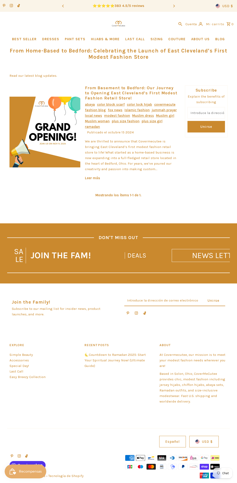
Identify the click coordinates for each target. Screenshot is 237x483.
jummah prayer (164, 110)
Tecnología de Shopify (66, 476)
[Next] (173, 6)
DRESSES (50, 39)
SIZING (156, 39)
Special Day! (19, 366)
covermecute (164, 104)
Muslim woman (97, 121)
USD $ (227, 6)
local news (93, 116)
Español (172, 442)
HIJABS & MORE (105, 39)
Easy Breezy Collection (27, 377)
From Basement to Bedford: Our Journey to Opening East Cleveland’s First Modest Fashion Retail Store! (131, 93)
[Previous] (63, 6)
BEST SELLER (24, 39)
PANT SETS (75, 39)
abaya (90, 104)
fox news (115, 110)
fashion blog (95, 110)
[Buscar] (180, 24)
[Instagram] (11, 6)
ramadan (92, 127)
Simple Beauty (21, 355)
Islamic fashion (137, 110)
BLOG (220, 39)
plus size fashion (126, 121)
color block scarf (111, 104)
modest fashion (117, 116)
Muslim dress (143, 116)
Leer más (92, 178)
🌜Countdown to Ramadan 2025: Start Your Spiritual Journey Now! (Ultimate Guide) (115, 360)
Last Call (16, 371)
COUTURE (177, 39)
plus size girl (152, 121)
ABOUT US (200, 39)
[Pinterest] (3, 6)
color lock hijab (139, 104)
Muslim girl (165, 116)
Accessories (19, 360)
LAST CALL (135, 39)
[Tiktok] (18, 6)
